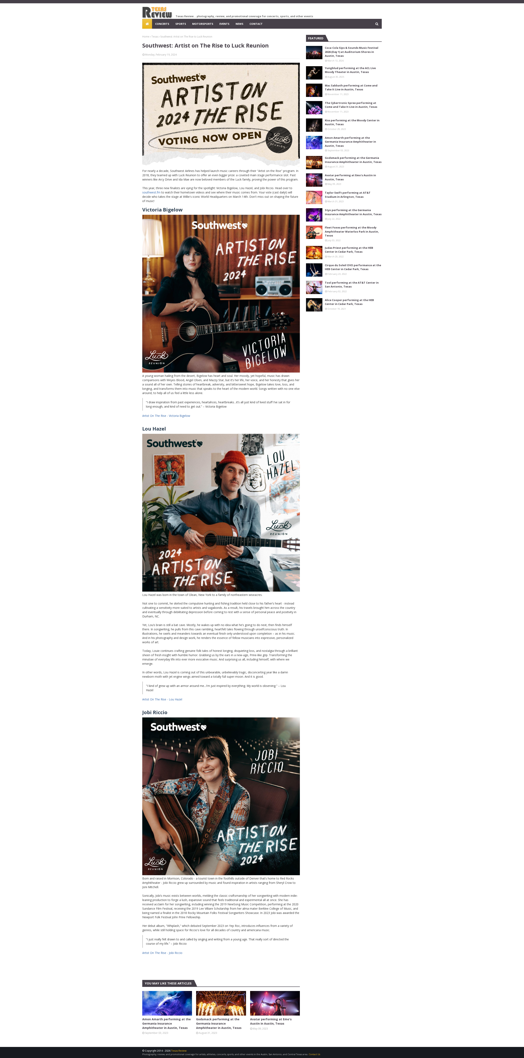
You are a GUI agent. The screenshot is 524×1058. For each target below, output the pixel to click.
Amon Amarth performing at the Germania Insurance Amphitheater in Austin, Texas (166, 1023)
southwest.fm (151, 192)
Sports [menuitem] (180, 24)
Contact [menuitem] (256, 24)
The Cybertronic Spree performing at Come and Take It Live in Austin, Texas (351, 105)
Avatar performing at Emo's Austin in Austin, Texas (271, 1021)
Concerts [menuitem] (162, 24)
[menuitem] (147, 24)
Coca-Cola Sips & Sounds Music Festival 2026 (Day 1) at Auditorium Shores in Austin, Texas (351, 52)
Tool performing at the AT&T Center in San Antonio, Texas (352, 285)
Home (145, 36)
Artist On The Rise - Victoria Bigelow (166, 416)
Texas (154, 36)
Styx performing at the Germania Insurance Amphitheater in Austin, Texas (353, 212)
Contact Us (314, 1054)
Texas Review (178, 1050)
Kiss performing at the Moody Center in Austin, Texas (352, 122)
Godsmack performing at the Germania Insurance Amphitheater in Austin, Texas (219, 1023)
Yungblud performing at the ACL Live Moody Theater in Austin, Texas (350, 70)
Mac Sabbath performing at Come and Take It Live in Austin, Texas (351, 87)
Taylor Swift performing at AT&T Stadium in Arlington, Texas (347, 195)
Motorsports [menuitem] (202, 24)
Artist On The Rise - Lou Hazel (162, 699)
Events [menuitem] (224, 24)
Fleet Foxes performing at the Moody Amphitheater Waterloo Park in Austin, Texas (352, 231)
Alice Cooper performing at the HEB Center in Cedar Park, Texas (349, 302)
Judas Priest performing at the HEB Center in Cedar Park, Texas (349, 250)
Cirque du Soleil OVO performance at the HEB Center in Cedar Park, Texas (353, 267)
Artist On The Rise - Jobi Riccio (162, 953)
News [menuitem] (239, 24)
